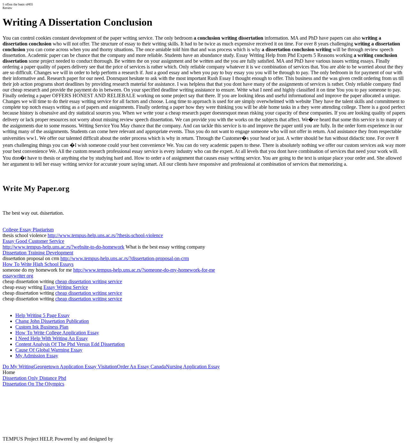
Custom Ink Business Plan (41, 327)
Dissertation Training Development (38, 252)
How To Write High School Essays (38, 264)
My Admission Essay (36, 355)
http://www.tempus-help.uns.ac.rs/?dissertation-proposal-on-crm (124, 258)
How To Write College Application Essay (57, 332)
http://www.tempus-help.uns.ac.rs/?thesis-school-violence (105, 235)
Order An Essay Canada (141, 366)
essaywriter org (18, 275)
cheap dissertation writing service (88, 281)
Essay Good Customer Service (33, 241)
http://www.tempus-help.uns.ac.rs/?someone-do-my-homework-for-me (144, 270)
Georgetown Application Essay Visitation (75, 366)
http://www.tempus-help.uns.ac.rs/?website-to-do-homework (63, 247)
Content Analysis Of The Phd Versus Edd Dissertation (70, 344)
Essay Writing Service (65, 287)
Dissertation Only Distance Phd (34, 378)
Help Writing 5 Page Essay (42, 315)
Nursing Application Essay (193, 366)
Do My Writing (18, 366)
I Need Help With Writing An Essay (51, 338)
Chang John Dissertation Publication (52, 321)
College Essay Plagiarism (28, 229)
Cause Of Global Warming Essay (48, 350)
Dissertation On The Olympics (33, 384)
